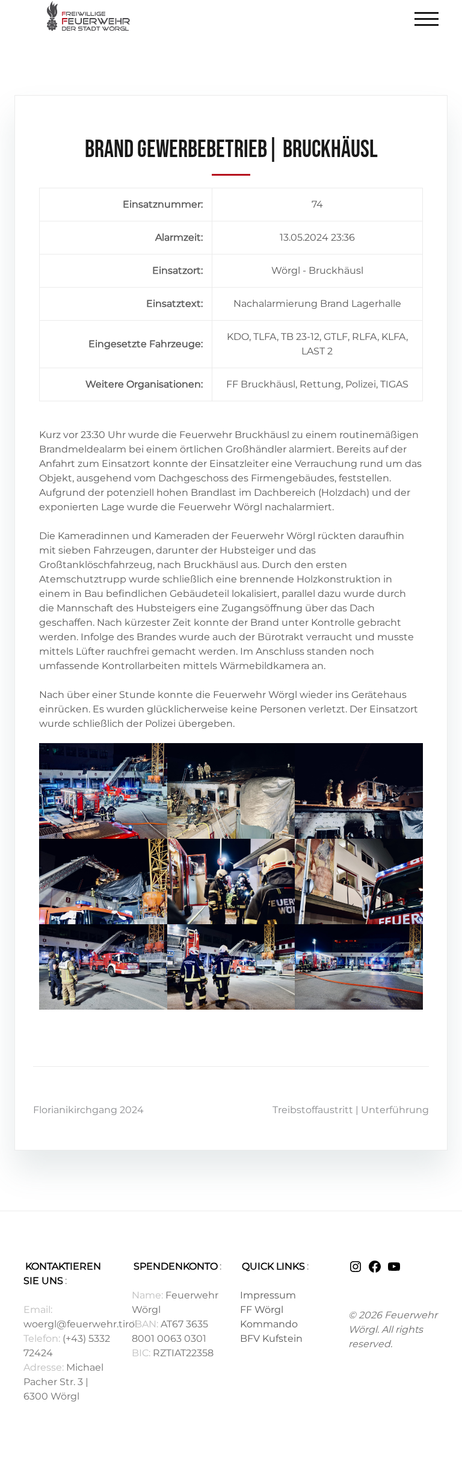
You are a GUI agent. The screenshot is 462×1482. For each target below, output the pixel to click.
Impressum (268, 1295)
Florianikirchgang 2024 (88, 1110)
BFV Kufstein (271, 1338)
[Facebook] (375, 1270)
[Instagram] (355, 1270)
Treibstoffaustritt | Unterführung (351, 1110)
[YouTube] (394, 1270)
